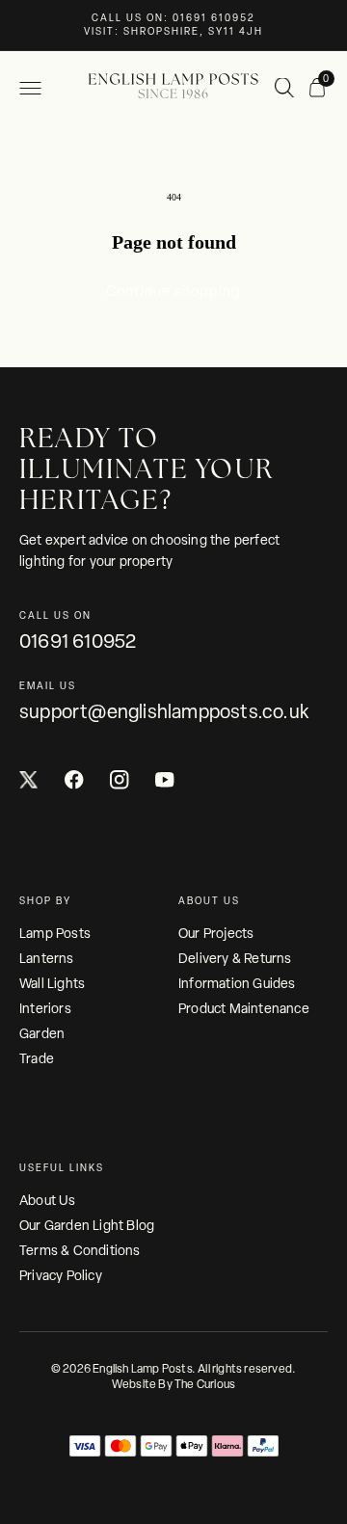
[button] (29, 88)
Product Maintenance (243, 1008)
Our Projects (216, 933)
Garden (42, 1033)
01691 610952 (77, 641)
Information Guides (237, 983)
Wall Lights (52, 983)
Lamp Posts (55, 933)
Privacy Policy (60, 1275)
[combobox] (285, 88)
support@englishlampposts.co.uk (163, 711)
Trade (36, 1058)
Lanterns (46, 958)
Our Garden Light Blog (86, 1225)
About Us (47, 1200)
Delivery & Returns (235, 958)
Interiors (45, 1008)
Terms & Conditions (80, 1250)
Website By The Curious (173, 1384)
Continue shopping (173, 291)
